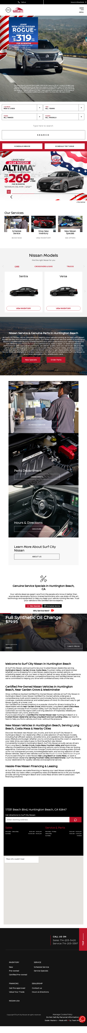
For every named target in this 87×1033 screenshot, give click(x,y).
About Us (36, 556)
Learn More (74, 646)
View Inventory (70, 238)
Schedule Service (36, 424)
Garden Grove (28, 670)
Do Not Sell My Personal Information (62, 1017)
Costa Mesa (41, 670)
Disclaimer (81, 202)
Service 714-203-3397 (65, 943)
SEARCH (43, 135)
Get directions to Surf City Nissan (20, 815)
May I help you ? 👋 (74, 1014)
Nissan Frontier (56, 753)
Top (83, 942)
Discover (36, 529)
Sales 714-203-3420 (64, 940)
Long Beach (58, 706)
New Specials (31, 359)
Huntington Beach (13, 670)
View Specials (35, 606)
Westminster (46, 706)
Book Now (43, 238)
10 (82, 173)
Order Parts (56, 359)
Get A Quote (17, 238)
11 (82, 175)
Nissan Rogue (73, 753)
